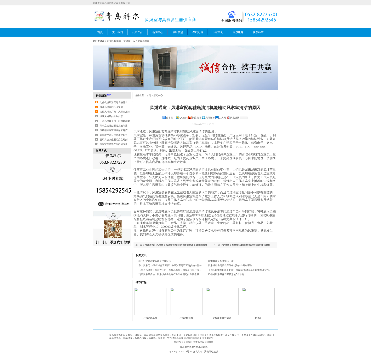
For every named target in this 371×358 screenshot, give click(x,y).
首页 (100, 32)
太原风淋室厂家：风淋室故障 (115, 111)
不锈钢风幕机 (150, 318)
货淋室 (126, 41)
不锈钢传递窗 (186, 318)
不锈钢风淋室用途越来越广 (114, 130)
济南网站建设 (211, 351)
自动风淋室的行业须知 (111, 107)
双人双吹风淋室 (141, 41)
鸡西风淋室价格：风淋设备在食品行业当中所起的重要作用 (169, 274)
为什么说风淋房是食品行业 (114, 102)
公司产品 (137, 32)
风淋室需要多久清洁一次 (221, 261)
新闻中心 (157, 32)
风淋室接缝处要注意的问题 (114, 125)
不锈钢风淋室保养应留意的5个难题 (226, 274)
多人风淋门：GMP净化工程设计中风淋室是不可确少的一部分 (170, 265)
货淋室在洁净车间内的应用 (114, 144)
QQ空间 (184, 117)
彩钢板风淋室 (114, 41)
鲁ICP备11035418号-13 (180, 351)
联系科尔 (258, 32)
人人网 (222, 117)
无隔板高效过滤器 (222, 318)
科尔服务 (238, 32)
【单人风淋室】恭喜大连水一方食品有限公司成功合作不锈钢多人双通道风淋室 (179, 270)
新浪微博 (196, 117)
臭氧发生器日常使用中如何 (114, 135)
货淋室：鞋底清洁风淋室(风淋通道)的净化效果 (246, 245)
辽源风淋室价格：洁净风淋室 (115, 121)
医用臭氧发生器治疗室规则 (114, 139)
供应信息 (177, 32)
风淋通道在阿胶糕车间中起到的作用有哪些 (230, 265)
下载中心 (218, 32)
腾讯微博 (210, 117)
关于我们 (117, 32)
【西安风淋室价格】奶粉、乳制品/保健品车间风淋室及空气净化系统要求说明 (248, 270)
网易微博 (234, 117)
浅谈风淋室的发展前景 (111, 116)
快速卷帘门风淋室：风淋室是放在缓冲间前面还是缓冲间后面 (176, 245)
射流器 (257, 318)
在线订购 (197, 32)
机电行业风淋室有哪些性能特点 (155, 261)
